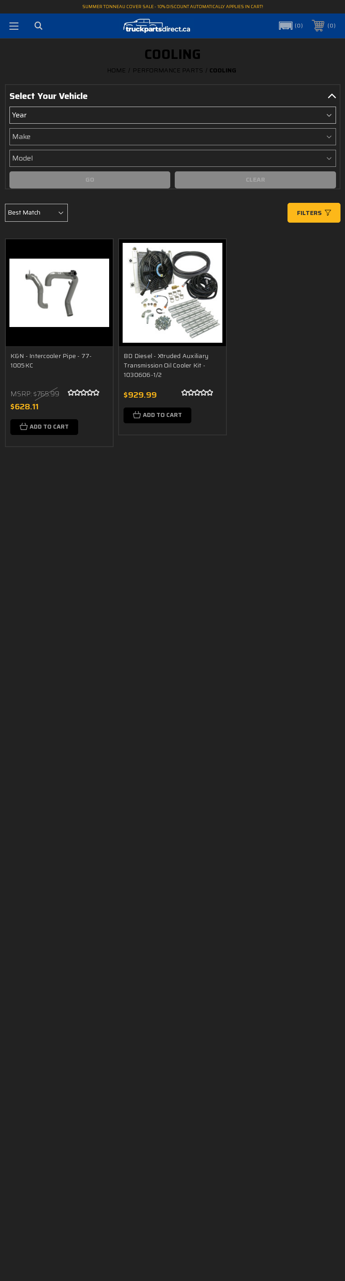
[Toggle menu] (13, 25)
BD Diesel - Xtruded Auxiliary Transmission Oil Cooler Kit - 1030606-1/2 (166, 365)
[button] (290, 26)
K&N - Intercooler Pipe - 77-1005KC (51, 360)
